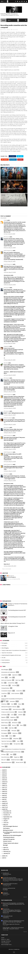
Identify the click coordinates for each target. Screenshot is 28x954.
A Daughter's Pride (13, 626)
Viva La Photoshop (5, 757)
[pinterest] (22, 1)
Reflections (15, 733)
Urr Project (3, 754)
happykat (6, 346)
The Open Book (17, 743)
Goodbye (5, 889)
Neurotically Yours (6, 944)
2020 (3, 782)
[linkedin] (20, 1)
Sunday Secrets (7, 874)
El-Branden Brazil (7, 916)
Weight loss (16, 757)
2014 (3, 793)
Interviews (20, 712)
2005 (3, 856)
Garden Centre (7, 841)
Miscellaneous (4, 725)
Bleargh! (5, 845)
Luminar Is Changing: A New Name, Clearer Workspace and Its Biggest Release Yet (12, 911)
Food (12, 704)
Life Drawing (4, 714)
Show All (25, 897)
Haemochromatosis (17, 709)
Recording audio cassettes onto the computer (13, 832)
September (6, 817)
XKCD (2, 937)
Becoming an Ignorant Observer (11, 924)
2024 (3, 774)
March (5, 849)
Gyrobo (6, 363)
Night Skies (11, 728)
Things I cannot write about (10, 843)
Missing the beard (8, 830)
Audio (13, 29)
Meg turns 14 (11, 633)
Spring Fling (15, 738)
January (5, 853)
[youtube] (26, 1)
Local (12, 714)
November (6, 813)
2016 (3, 789)
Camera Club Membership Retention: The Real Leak (13, 905)
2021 (3, 780)
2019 (3, 783)
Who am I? (3, 759)
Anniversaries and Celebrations (8, 672)
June (4, 822)
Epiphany (3, 701)
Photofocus (6, 909)
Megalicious (13, 717)
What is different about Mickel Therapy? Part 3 (13, 623)
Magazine (3, 717)
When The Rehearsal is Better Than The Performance (12, 189)
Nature (2, 728)
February (6, 851)
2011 (3, 799)
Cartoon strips (4, 685)
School (10, 736)
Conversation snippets (6, 690)
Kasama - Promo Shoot (8, 203)
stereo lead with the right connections (14, 43)
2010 (3, 801)
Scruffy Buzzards (5, 738)
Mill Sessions (15, 722)
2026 (3, 770)
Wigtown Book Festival (6, 762)
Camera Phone (11, 682)
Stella (5, 220)
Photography (4, 643)
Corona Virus (19, 690)
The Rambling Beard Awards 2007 (17, 610)
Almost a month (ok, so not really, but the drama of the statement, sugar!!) (13, 879)
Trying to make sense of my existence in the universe (13, 650)
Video (11, 754)
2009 (3, 803)
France (19, 704)
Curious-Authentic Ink (9, 888)
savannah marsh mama (9, 877)
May (4, 824)
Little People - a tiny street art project (13, 927)
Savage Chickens (6, 941)
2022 (3, 778)
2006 (3, 809)
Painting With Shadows (9, 14)
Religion (3, 736)
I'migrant (5, 893)
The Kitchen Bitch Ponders (10, 883)
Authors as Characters (6, 680)
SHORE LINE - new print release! (11, 928)
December (6, 811)
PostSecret (6, 873)
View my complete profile (13, 579)
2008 (3, 805)
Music (16, 29)
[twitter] (24, 1)
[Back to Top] (14, 952)
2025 (3, 772)
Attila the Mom (8, 418)
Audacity (18, 55)
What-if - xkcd (5, 939)
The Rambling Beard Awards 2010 (17, 617)
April (4, 847)
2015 (3, 791)
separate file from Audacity (20, 61)
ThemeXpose (16, 949)
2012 (3, 797)
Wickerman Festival (15, 759)
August (5, 818)
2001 (3, 858)
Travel (2, 746)
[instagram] (17, 1)
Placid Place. (6, 894)
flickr (23, 148)
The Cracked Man (5, 743)
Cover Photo (4, 693)
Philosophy (14, 730)
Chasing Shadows (6, 662)
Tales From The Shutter (7, 652)
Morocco (14, 725)
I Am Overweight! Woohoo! (10, 826)
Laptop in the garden (9, 839)
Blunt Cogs (18, 680)
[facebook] (15, 1)
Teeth (18, 741)
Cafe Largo (5, 176)
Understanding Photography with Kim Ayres (11, 655)
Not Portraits (4, 730)
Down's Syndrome (6, 660)
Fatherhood (4, 704)
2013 (3, 795)
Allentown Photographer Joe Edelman (13, 903)
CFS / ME (3, 657)
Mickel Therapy (4, 722)
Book (2, 682)
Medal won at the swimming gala (12, 835)
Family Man (4, 645)
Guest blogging (4, 709)
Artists (2, 677)
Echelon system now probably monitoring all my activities (12, 699)
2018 (3, 785)
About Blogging (5, 648)
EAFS (2, 696)
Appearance (15, 674)
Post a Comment (6, 569)
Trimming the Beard (8, 837)
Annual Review (4, 674)
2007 (3, 807)
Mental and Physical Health (7, 720)
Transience (6, 917)
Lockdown (20, 714)
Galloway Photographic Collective (8, 706)
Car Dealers (6, 828)
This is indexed (5, 943)
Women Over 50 (19, 762)
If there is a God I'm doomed (7, 712)
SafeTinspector (8, 250)
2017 (3, 787)
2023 (3, 776)
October (5, 815)
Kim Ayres (6, 237)
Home (3, 20)
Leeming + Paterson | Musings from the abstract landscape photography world (13, 922)
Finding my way (7, 885)
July (4, 820)
